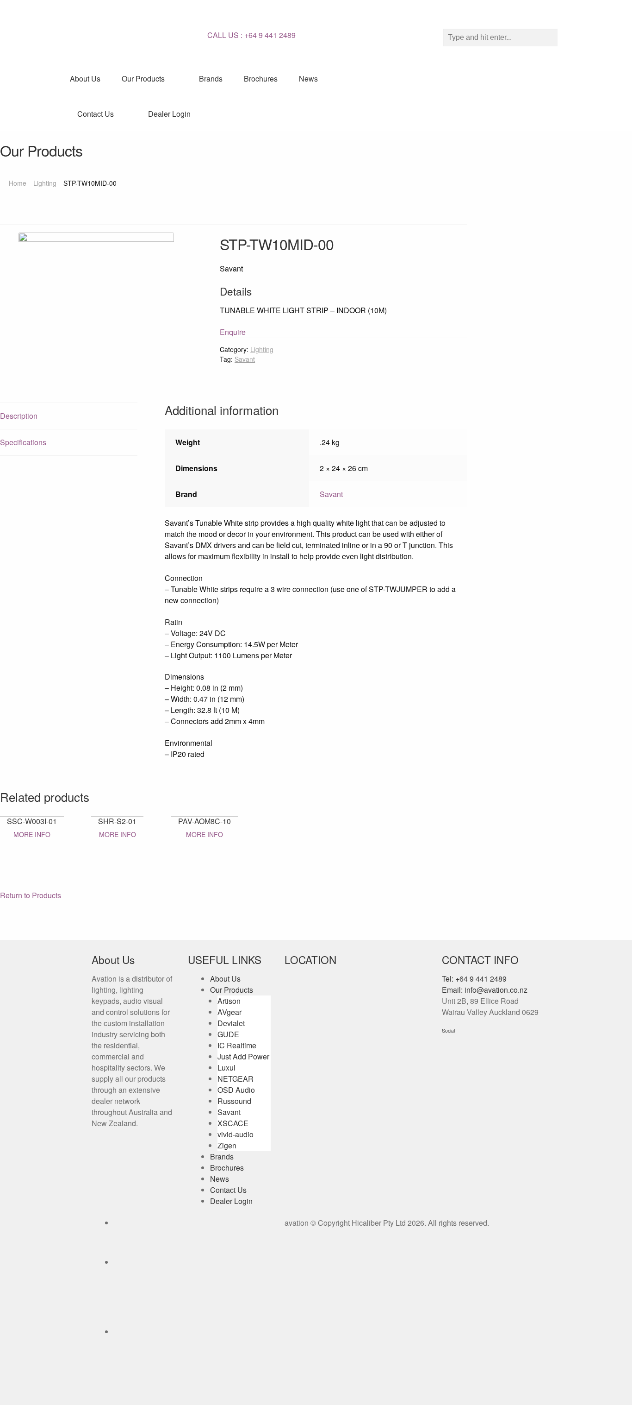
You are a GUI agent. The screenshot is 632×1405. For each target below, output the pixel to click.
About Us (85, 78)
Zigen (226, 1145)
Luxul (226, 1067)
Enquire (233, 332)
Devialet (231, 1023)
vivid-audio (235, 1134)
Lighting (44, 183)
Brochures (261, 78)
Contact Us (95, 113)
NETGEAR (235, 1078)
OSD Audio (236, 1089)
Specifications (23, 442)
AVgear (229, 1012)
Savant (245, 359)
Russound (234, 1101)
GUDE (228, 1034)
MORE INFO (31, 834)
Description (18, 415)
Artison (229, 1000)
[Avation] (136, 35)
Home (17, 183)
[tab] (68, 416)
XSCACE (232, 1123)
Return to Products (30, 895)
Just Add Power (243, 1056)
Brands (211, 78)
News (308, 78)
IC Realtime (236, 1045)
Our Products (143, 78)
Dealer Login (169, 113)
